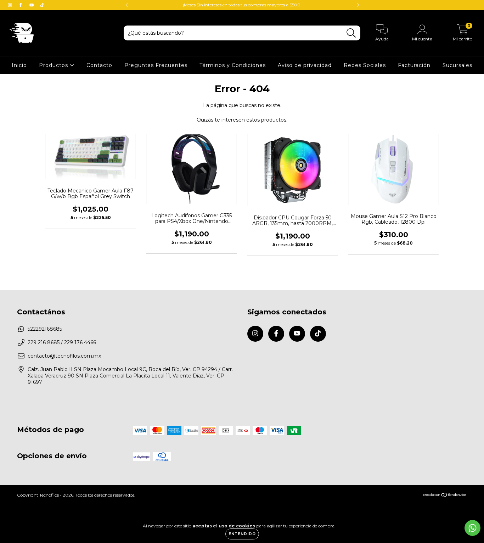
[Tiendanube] (445, 495)
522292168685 (45, 329)
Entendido (242, 534)
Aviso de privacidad (305, 65)
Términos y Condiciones (232, 65)
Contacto (99, 65)
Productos (54, 65)
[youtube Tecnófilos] (32, 5)
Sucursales (457, 65)
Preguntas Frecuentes (155, 65)
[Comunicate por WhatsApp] (472, 528)
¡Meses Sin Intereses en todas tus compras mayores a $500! (242, 4)
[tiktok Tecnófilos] (42, 5)
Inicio (19, 65)
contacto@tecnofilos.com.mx (64, 356)
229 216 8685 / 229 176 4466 (62, 342)
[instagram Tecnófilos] (10, 5)
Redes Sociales (365, 65)
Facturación (414, 65)
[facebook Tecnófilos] (21, 5)
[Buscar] (351, 33)
